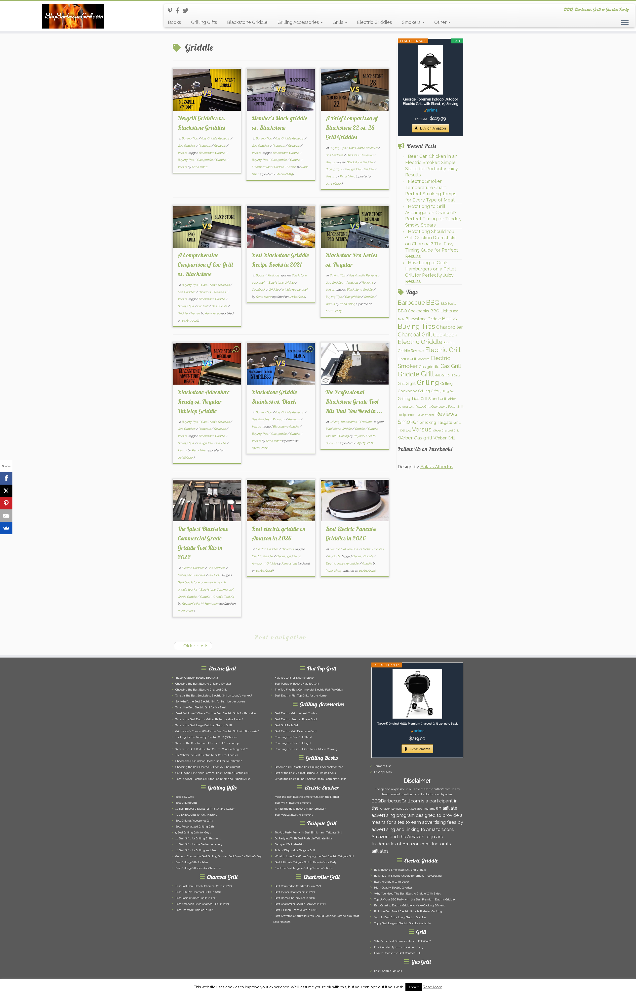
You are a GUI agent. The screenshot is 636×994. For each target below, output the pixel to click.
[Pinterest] (6, 503)
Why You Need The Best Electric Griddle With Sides (407, 893)
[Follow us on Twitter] (187, 10)
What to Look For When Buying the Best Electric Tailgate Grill (314, 856)
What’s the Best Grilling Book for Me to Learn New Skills (310, 779)
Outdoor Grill (406, 406)
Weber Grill (444, 437)
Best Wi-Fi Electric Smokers (293, 802)
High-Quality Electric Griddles (393, 887)
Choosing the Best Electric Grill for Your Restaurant (207, 767)
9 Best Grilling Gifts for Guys (193, 832)
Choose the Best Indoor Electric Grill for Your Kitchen (208, 761)
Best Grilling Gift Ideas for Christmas (198, 868)
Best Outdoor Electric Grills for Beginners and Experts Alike (212, 779)
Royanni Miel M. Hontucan (200, 603)
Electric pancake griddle (342, 563)
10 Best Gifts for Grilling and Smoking (199, 850)
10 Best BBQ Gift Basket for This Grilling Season (205, 808)
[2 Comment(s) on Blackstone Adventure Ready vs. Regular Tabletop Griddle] (237, 353)
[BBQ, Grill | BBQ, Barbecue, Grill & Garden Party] (73, 16)
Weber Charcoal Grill (446, 430)
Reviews (220, 145)
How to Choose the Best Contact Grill (397, 953)
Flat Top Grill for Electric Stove (294, 677)
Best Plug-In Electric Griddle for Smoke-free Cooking (408, 875)
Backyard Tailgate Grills (290, 844)
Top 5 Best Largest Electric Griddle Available (402, 923)
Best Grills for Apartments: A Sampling (398, 947)
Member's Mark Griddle (268, 167)
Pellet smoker (425, 414)
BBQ (432, 302)
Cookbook (259, 289)
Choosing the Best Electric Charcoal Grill (201, 689)
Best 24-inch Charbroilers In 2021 (296, 910)
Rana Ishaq (199, 167)
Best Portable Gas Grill (388, 971)
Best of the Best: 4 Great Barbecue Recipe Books (305, 773)
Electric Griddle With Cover (391, 881)
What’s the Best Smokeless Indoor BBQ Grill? (402, 941)
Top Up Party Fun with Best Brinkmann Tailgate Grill (308, 832)
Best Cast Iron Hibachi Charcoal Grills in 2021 (203, 886)
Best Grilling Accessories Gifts (194, 820)
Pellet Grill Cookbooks (431, 406)
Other (441, 22)
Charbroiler (449, 327)
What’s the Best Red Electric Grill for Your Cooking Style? (211, 749)
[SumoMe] (6, 528)
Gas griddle (205, 160)
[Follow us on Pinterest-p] (172, 10)
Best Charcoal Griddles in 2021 (194, 910)
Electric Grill (443, 350)
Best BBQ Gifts (184, 796)
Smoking (428, 422)
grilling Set (447, 391)
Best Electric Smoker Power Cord (296, 719)
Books (174, 22)
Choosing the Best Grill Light (293, 743)
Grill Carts (454, 375)
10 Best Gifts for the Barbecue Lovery (198, 844)
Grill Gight (407, 383)
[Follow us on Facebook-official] (179, 10)
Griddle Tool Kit (223, 596)
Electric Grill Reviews (413, 359)
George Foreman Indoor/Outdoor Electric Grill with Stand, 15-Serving (430, 101)
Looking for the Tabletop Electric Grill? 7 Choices (206, 737)
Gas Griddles (187, 145)
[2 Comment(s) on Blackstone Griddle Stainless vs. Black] (311, 353)
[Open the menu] (625, 23)
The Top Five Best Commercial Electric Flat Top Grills (309, 689)
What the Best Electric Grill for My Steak (201, 707)
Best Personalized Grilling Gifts (194, 826)
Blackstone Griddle (247, 22)
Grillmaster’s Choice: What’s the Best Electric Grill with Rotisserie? (217, 731)
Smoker (408, 421)
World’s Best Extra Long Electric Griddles (400, 917)
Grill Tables (448, 399)
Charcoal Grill (415, 334)
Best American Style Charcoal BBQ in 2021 (202, 904)
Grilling (344, 436)
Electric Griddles (374, 22)
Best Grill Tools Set (286, 725)
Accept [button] (413, 987)
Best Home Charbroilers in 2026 (295, 898)
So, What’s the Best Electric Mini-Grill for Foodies (206, 755)
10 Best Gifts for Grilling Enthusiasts (198, 838)
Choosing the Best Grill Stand (293, 737)
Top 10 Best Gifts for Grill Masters (196, 814)
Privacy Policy (383, 772)
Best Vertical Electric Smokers (294, 814)
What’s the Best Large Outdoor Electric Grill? (203, 725)
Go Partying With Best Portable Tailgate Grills (303, 838)
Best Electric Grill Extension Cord (296, 731)
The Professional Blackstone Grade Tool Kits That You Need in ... (353, 401)
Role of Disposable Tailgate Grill (295, 850)
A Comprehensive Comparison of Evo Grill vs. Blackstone (205, 264)
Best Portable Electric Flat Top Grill (297, 683)
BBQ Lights (441, 310)
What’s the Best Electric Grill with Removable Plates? (209, 719)
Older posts (193, 645)
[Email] (6, 515)
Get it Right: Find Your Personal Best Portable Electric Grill (212, 773)
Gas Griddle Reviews (215, 138)
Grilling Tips (408, 398)
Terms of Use (382, 766)
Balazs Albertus (436, 466)
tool (408, 430)
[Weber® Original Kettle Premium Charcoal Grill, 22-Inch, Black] (417, 694)
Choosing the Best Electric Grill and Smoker (203, 683)
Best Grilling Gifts (186, 802)
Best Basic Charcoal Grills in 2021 (196, 898)
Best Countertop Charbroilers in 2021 (298, 886)
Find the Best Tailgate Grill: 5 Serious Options (303, 868)
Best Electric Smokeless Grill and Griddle (400, 869)
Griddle (221, 160)
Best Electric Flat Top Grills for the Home (300, 695)
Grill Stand (430, 399)
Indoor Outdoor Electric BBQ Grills (196, 677)
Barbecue (411, 302)
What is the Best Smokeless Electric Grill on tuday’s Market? (213, 695)
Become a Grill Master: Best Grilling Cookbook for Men (309, 767)
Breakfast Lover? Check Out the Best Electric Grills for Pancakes (215, 713)
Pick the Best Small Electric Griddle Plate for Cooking (408, 911)
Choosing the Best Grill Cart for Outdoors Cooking (306, 749)
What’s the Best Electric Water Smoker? (300, 808)
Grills (339, 22)
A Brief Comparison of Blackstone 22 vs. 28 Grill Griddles (351, 127)
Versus (183, 153)
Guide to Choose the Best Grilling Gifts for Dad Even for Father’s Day (218, 856)
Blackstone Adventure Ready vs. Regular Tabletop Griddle (204, 401)
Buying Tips (190, 138)
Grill (427, 373)
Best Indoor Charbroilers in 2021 (295, 892)
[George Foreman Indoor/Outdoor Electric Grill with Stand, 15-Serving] (430, 70)
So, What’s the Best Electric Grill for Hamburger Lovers (210, 701)
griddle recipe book (295, 289)
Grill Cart (440, 375)
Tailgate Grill (449, 422)
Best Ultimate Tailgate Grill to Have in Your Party (306, 862)
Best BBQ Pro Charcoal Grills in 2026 (198, 892)
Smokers (412, 22)
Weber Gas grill (415, 437)
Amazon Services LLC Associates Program (407, 808)
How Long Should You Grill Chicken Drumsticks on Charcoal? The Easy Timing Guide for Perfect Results (431, 244)
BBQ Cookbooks (413, 310)
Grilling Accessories (299, 22)
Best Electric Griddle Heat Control (296, 713)
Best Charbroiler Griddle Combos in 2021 (300, 904)
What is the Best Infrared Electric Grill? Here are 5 (206, 743)
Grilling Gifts (204, 22)
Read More (432, 987)
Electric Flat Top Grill (343, 549)
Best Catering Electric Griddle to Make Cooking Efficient (409, 905)
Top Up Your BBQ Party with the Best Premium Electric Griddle (414, 899)
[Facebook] (6, 478)
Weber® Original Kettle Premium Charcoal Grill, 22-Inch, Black (417, 723)
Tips (401, 430)
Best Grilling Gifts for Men (191, 862)
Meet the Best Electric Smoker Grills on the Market (307, 796)
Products (205, 145)
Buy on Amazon (433, 128)
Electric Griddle (263, 556)
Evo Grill (203, 306)
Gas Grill (450, 366)
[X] (6, 491)
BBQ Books (448, 303)
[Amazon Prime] (430, 110)
